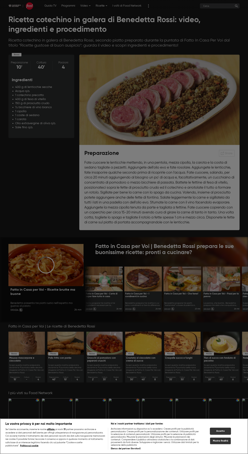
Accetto (220, 431)
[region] (124, 436)
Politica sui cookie (29, 446)
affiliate (51, 429)
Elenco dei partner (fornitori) (126, 449)
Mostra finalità (220, 441)
